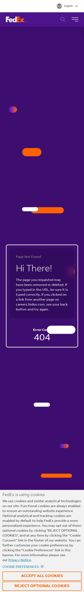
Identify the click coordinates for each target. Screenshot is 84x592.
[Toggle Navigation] (75, 19)
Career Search (62, 19)
